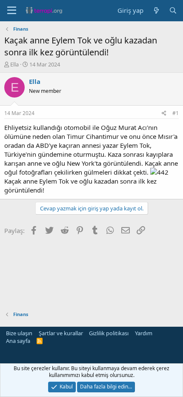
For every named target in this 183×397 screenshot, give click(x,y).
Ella (14, 64)
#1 (175, 113)
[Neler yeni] (156, 10)
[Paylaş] (164, 113)
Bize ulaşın (19, 333)
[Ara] (173, 10)
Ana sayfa (18, 341)
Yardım (143, 333)
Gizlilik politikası (109, 333)
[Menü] (12, 10)
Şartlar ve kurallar (61, 333)
